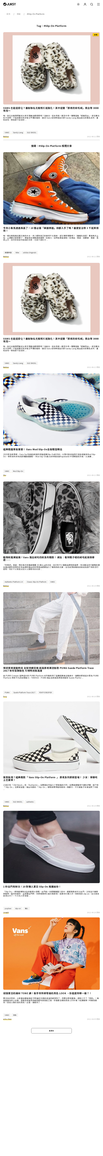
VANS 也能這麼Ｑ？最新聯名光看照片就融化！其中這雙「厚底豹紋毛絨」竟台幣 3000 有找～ (51, 109)
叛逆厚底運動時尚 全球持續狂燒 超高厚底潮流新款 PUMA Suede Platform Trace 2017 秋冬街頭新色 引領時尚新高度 (48, 669)
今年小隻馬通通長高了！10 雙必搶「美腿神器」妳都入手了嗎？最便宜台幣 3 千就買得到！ (51, 229)
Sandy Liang (18, 132)
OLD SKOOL (31, 132)
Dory (5, 696)
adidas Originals (29, 252)
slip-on (18, 908)
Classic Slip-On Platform (36, 582)
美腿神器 (8, 252)
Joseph (6, 912)
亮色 (14, 1015)
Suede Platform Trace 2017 (24, 692)
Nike (17, 252)
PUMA (7, 692)
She (4, 475)
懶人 (26, 908)
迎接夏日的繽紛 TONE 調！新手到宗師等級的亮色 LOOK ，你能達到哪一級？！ (47, 993)
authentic (30, 802)
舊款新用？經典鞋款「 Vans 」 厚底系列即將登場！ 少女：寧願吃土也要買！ (50, 778)
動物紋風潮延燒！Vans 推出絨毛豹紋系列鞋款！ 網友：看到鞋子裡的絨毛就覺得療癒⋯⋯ (48, 558)
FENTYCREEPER (45, 692)
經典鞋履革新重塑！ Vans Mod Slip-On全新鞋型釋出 (32, 449)
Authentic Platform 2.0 (14, 582)
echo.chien (7, 1019)
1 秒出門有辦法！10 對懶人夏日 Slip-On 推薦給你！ (32, 886)
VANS (7, 132)
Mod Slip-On (18, 471)
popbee (8, 908)
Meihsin (6, 136)
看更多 (51, 1031)
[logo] (9, 4)
